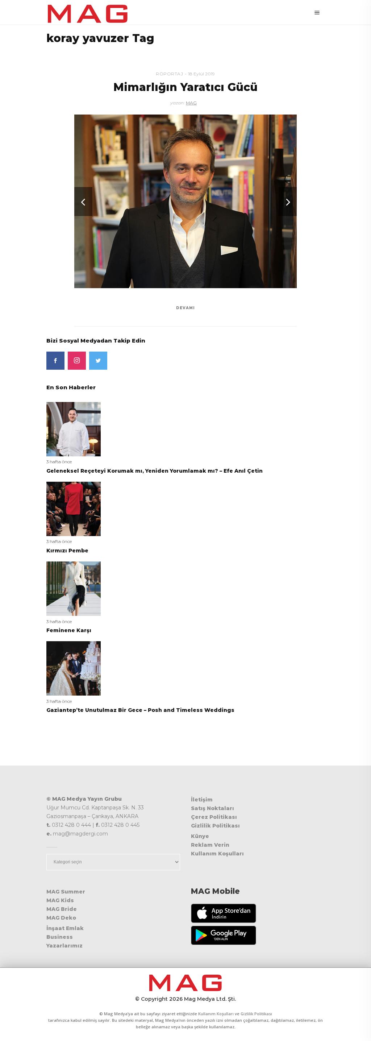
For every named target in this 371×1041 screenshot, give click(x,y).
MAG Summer (65, 891)
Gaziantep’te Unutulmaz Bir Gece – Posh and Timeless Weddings (140, 710)
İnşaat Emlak (65, 928)
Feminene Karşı (68, 630)
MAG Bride (61, 909)
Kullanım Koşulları (217, 853)
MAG (191, 102)
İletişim (202, 799)
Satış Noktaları (212, 808)
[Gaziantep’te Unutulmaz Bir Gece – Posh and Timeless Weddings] (73, 668)
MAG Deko (61, 917)
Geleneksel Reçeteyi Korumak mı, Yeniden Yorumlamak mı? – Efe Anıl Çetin (154, 471)
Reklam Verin (210, 845)
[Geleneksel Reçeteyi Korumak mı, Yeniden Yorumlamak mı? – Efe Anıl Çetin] (73, 428)
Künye (200, 836)
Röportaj (169, 73)
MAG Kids (60, 900)
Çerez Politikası (214, 817)
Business (59, 937)
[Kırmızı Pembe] (73, 508)
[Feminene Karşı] (73, 588)
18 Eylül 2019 (201, 73)
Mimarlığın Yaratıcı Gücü (185, 87)
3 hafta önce (59, 461)
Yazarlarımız (64, 945)
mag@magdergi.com (80, 833)
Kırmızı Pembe (67, 550)
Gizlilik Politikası (215, 825)
